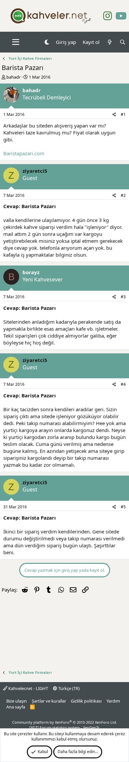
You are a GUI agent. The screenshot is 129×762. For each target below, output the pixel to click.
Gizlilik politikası (86, 701)
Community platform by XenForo (64, 722)
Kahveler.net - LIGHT (27, 688)
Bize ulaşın (16, 701)
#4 (123, 384)
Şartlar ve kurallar (49, 701)
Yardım (113, 701)
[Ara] (122, 42)
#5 (123, 507)
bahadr (13, 77)
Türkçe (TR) (68, 688)
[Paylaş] (114, 115)
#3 (123, 297)
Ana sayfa (15, 707)
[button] (15, 42)
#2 (123, 195)
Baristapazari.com (23, 153)
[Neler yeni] (109, 42)
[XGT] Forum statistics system (64, 727)
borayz (30, 272)
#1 (123, 114)
